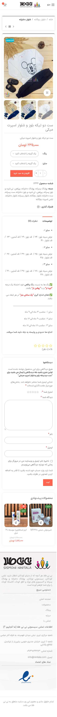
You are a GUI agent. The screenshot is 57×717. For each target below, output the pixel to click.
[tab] (47, 220)
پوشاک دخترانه (28, 188)
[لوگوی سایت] (30, 4)
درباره (48, 615)
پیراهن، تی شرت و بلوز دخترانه (29, 192)
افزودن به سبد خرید (21, 173)
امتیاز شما (47, 392)
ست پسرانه (10, 192)
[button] (50, 68)
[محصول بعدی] (6, 26)
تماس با (47, 621)
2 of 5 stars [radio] (35, 392)
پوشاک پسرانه (41, 188)
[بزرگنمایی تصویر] (47, 92)
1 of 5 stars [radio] (37, 392)
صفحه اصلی (45, 599)
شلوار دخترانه (25, 19)
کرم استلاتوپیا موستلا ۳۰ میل (16, 531)
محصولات (46, 604)
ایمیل (49, 448)
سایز (45, 163)
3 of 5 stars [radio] (33, 392)
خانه (51, 19)
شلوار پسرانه (23, 195)
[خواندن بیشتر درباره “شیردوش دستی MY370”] (41, 522)
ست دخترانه (47, 195)
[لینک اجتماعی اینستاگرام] (38, 207)
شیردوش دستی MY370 (41, 530)
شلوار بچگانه (39, 19)
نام (50, 434)
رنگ (45, 153)
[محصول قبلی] (13, 26)
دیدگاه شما (47, 397)
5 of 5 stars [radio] (28, 392)
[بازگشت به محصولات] (10, 26)
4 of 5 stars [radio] (30, 392)
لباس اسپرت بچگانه (44, 199)
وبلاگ (48, 610)
